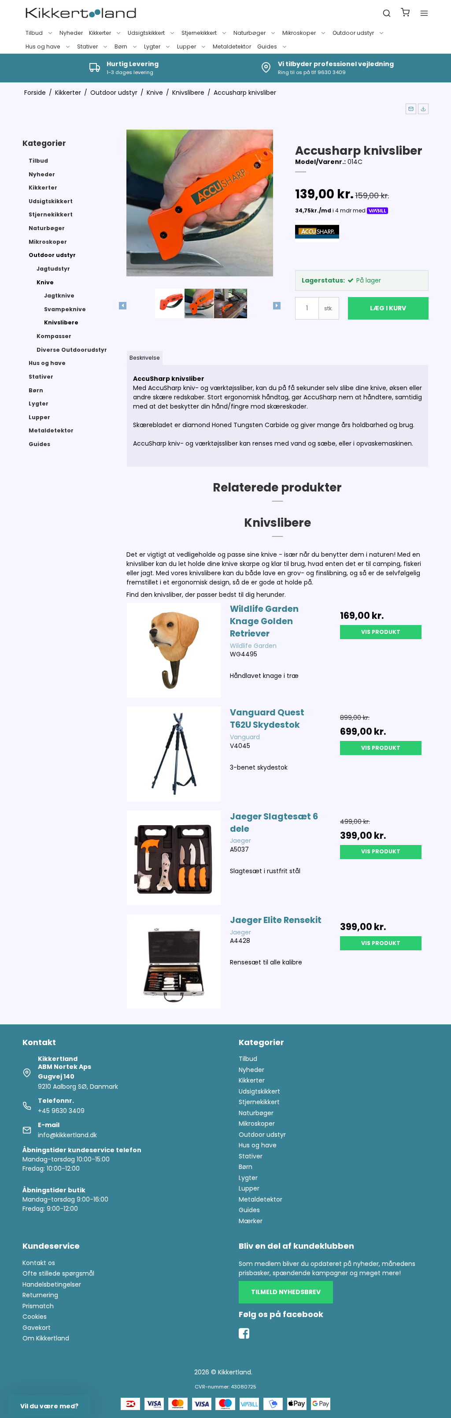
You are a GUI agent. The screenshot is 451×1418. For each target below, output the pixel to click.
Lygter (152, 46)
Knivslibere (61, 322)
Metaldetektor (232, 46)
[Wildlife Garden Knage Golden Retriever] (174, 650)
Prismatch (38, 1306)
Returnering (40, 1295)
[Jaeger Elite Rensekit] (174, 961)
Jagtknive (59, 295)
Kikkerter (100, 33)
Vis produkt (380, 632)
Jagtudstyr (53, 268)
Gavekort (36, 1327)
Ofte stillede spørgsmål (58, 1273)
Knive (45, 282)
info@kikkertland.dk (67, 1135)
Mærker (250, 1221)
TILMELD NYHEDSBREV (286, 1292)
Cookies (34, 1316)
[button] (411, 109)
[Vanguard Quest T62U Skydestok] (174, 754)
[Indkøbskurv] (405, 13)
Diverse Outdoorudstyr (72, 350)
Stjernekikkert (199, 33)
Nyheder (71, 33)
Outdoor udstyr (353, 33)
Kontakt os (38, 1262)
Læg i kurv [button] (388, 308)
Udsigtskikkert (146, 33)
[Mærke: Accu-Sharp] (317, 242)
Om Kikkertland (45, 1338)
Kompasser (54, 336)
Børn (121, 46)
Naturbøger (249, 33)
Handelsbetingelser (51, 1284)
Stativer (87, 46)
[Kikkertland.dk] (80, 13)
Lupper (186, 46)
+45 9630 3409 (61, 1110)
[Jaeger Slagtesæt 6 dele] (174, 858)
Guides (267, 46)
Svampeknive (65, 309)
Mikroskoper (299, 33)
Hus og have (43, 46)
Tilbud (34, 33)
